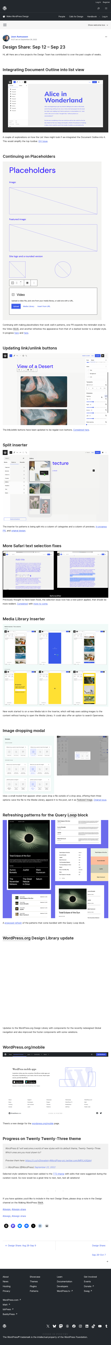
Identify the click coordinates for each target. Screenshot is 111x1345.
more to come (40, 603)
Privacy (6, 1291)
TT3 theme (58, 1173)
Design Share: (99, 1245)
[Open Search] (98, 8)
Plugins (33, 1286)
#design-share (19, 1209)
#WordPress (55, 1160)
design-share (19, 1216)
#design (7, 1209)
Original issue (100, 799)
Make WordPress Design (18, 16)
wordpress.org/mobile (42, 1123)
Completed (22, 603)
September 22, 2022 (44, 1167)
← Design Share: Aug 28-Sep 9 (20, 1245)
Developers (62, 1286)
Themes (34, 1281)
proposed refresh (13, 923)
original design (18, 530)
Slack (40, 1202)
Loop (72, 815)
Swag (88, 1291)
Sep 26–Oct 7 (99, 1254)
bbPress (8, 1309)
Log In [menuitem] (98, 2)
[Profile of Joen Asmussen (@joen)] (6, 39)
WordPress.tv (65, 1291)
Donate (89, 1286)
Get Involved (90, 1276)
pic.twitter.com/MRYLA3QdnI (76, 1160)
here (16, 333)
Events (87, 1281)
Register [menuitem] (106, 2)
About (6, 1276)
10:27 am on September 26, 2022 (24, 40)
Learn (59, 1276)
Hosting (6, 1286)
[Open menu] (106, 8)
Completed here (81, 429)
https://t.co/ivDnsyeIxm (37, 1160)
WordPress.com (12, 1300)
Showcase (35, 1276)
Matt (6, 1304)
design (7, 1216)
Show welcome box (96, 25)
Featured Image (84, 799)
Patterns (34, 1291)
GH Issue (43, 141)
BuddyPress (10, 1314)
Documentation (64, 1281)
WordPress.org (17, 938)
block (16, 329)
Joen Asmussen (19, 36)
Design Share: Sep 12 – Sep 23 (34, 47)
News (5, 1281)
